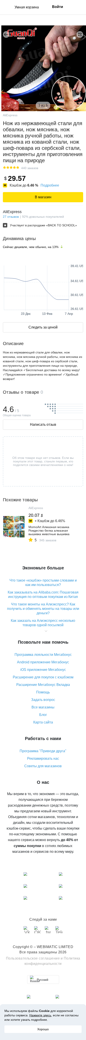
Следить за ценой (43, 327)
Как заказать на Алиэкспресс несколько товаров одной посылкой (43, 623)
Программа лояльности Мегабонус (43, 654)
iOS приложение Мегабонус (43, 670)
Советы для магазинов (43, 766)
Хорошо (43, 1029)
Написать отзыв (43, 424)
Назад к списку (6, 34)
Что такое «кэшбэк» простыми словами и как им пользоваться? (43, 582)
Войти (57, 7)
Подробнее (50, 185)
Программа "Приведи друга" (43, 751)
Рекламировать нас (43, 758)
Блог (43, 715)
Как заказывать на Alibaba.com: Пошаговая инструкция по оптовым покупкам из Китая (43, 594)
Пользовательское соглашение (33, 958)
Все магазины (43, 707)
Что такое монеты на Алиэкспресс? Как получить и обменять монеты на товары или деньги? (43, 608)
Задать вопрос (43, 700)
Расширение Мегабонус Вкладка (43, 685)
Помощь (43, 692)
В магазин (43, 197)
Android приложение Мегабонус (43, 662)
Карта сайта (43, 722)
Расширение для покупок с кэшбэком (43, 677)
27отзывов (11, 216)
